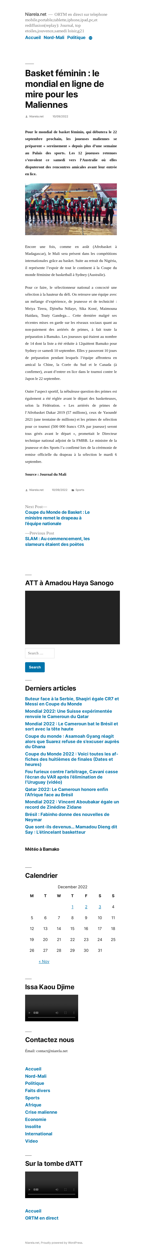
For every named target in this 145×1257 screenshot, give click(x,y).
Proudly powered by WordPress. (62, 1242)
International (38, 1133)
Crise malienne (41, 1112)
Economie (35, 1119)
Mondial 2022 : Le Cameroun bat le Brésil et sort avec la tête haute (71, 726)
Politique (76, 37)
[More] (90, 38)
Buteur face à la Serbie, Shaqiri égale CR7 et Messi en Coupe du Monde (72, 701)
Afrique (33, 1105)
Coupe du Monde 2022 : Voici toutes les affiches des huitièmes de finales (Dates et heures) (71, 759)
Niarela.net (36, 14)
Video (31, 1141)
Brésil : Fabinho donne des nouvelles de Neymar (67, 817)
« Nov (44, 961)
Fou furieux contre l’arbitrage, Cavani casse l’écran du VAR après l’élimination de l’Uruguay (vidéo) (71, 777)
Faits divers (37, 1090)
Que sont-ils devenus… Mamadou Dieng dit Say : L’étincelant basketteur (71, 829)
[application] (72, 617)
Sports (80, 490)
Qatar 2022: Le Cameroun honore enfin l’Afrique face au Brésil (66, 792)
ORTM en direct (42, 1218)
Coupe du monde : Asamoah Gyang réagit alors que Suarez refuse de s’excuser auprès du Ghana (72, 741)
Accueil (33, 37)
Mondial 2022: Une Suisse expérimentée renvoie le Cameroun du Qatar (68, 713)
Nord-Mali (54, 37)
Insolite (33, 1126)
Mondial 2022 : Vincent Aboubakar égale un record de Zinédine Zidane (72, 804)
